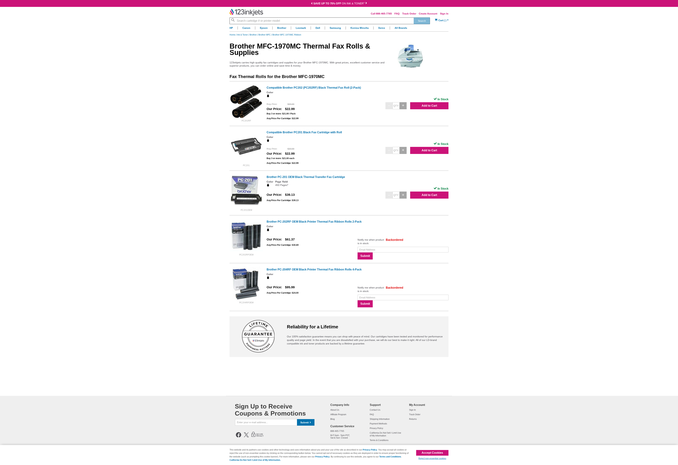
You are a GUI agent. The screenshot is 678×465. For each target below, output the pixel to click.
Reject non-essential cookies (432, 458)
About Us (334, 410)
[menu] (339, 29)
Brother (253, 35)
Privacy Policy (376, 428)
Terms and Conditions (390, 456)
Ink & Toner (242, 35)
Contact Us (375, 410)
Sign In (444, 13)
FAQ (397, 13)
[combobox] (330, 20)
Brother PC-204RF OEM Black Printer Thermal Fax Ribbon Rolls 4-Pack (314, 269)
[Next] (366, 4)
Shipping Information (380, 419)
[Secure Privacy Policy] (257, 437)
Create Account (428, 13)
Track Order (409, 13)
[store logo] (246, 12)
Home (233, 35)
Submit (365, 255)
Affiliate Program (338, 414)
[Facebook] (238, 437)
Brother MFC (264, 35)
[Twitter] (246, 437)
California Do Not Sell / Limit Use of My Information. (255, 460)
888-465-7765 (384, 13)
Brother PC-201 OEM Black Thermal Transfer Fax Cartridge (306, 176)
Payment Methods (378, 423)
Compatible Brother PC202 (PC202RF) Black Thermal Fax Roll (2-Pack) (314, 87)
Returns (413, 419)
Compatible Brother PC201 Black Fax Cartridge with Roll (304, 132)
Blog (332, 419)
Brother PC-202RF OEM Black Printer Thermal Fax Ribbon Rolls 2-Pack (314, 221)
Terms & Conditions (379, 440)
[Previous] (312, 4)
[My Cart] (441, 20)
